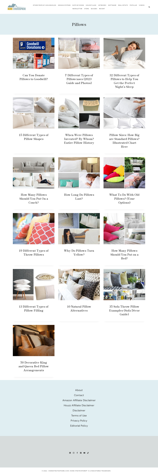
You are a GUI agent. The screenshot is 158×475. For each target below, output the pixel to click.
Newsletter (77, 8)
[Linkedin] (70, 453)
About (79, 390)
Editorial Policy (79, 425)
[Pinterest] (80, 453)
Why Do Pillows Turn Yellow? (79, 252)
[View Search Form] (149, 7)
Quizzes (94, 8)
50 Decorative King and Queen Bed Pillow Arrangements (34, 366)
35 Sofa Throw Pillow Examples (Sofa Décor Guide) (124, 310)
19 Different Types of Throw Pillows (34, 252)
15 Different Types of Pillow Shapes (33, 137)
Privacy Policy (79, 420)
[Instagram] (73, 453)
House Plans (91, 5)
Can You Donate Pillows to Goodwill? (33, 77)
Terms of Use (79, 415)
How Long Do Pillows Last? (79, 196)
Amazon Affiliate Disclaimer (79, 400)
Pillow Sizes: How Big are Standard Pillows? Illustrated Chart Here (124, 140)
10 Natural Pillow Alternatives (79, 308)
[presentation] (33, 53)
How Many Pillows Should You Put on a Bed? (124, 254)
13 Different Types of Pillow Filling (33, 308)
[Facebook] (77, 453)
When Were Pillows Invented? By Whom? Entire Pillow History (79, 139)
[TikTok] (88, 453)
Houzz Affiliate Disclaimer (79, 405)
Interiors (102, 5)
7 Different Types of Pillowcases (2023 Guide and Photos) (79, 79)
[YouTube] (84, 453)
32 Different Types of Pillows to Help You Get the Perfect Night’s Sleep (124, 81)
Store (86, 8)
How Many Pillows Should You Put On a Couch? (33, 198)
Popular (133, 5)
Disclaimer (79, 410)
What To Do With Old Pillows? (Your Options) (124, 198)
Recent (102, 8)
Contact (79, 395)
